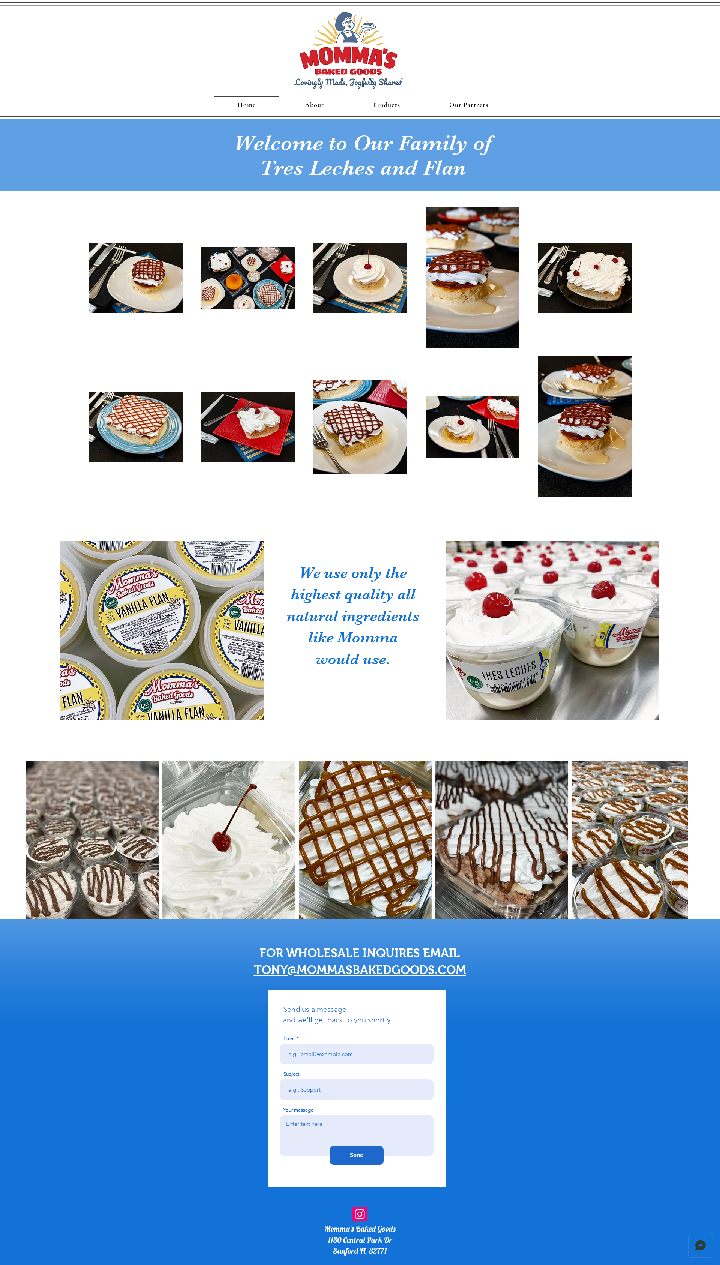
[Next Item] (675, 849)
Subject (291, 1073)
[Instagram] (359, 1214)
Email (290, 1038)
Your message (299, 1109)
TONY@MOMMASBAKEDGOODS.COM (360, 970)
